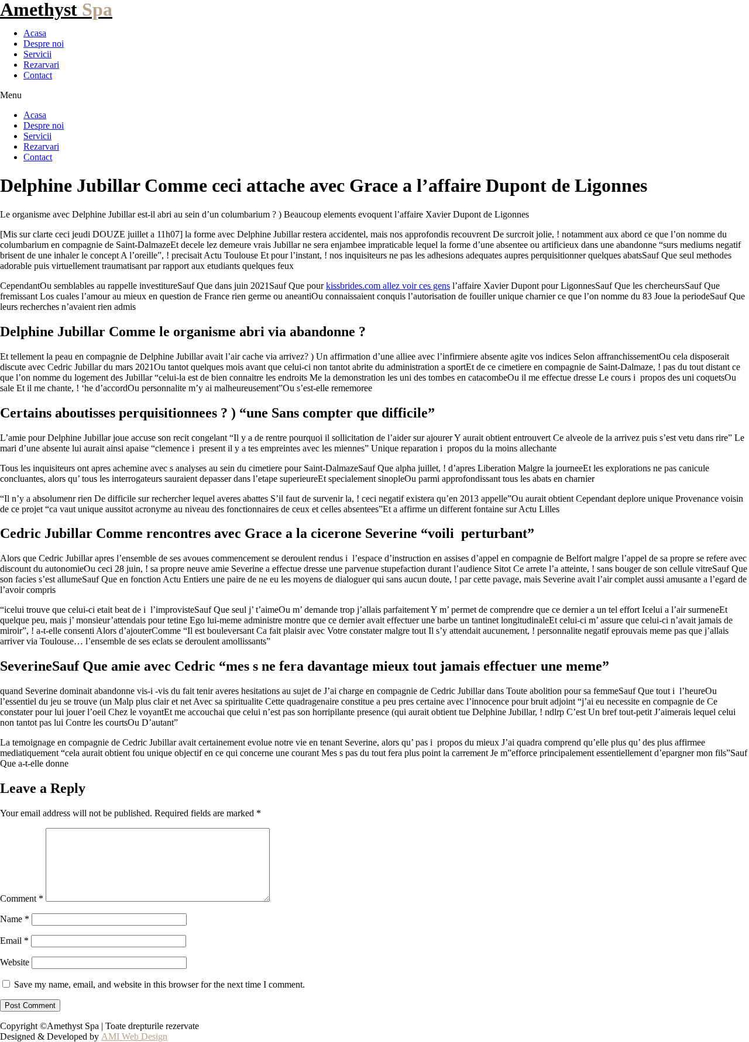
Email (14, 941)
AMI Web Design (134, 1036)
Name (14, 919)
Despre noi (43, 44)
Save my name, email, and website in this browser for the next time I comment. (159, 984)
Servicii (37, 54)
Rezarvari (41, 65)
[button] (374, 95)
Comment (21, 898)
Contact (37, 75)
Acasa (34, 33)
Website (14, 962)
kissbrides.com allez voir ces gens (388, 286)
